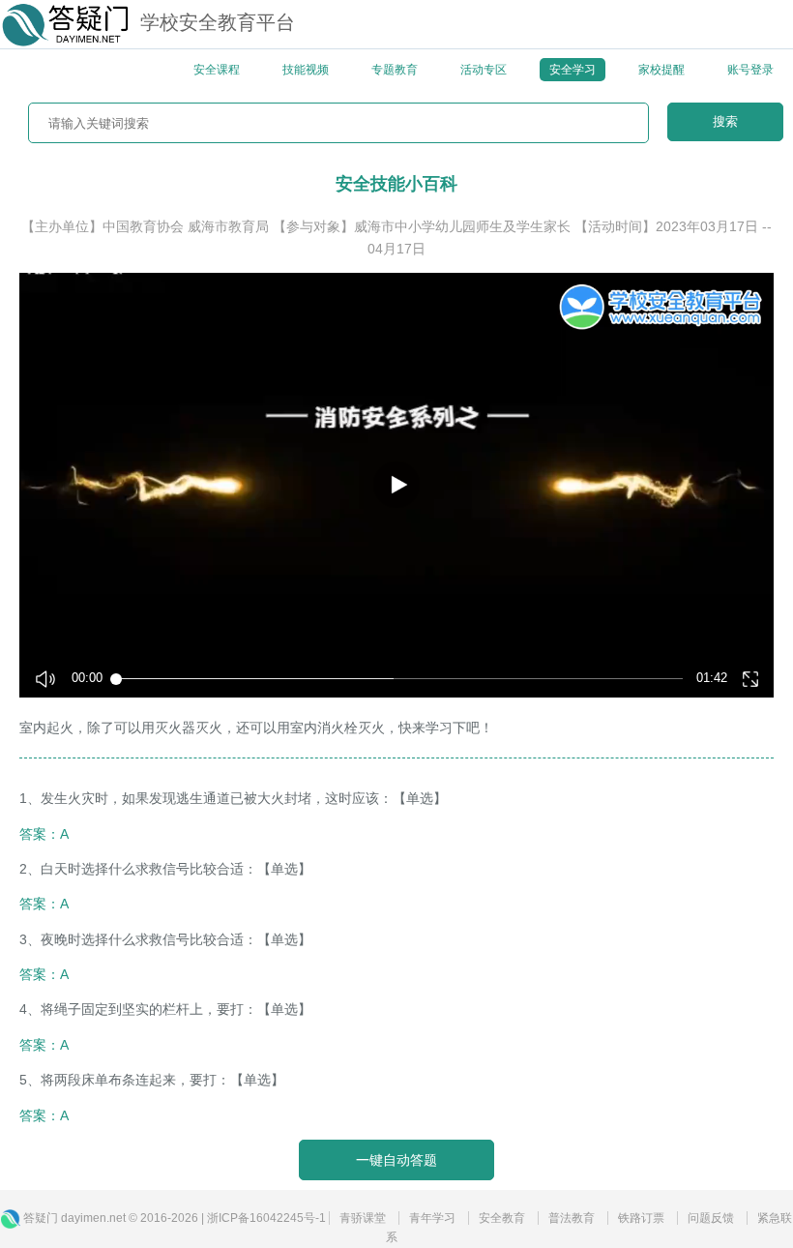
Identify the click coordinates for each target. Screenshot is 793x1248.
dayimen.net (93, 1218)
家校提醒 (661, 69)
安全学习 (572, 69)
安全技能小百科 (396, 183)
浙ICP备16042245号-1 (266, 1218)
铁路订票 (641, 1218)
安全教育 (502, 1218)
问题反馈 (711, 1218)
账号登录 (750, 69)
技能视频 (305, 69)
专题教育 (394, 69)
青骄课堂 (362, 1218)
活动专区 (483, 69)
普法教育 (571, 1218)
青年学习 (432, 1218)
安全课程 (216, 69)
